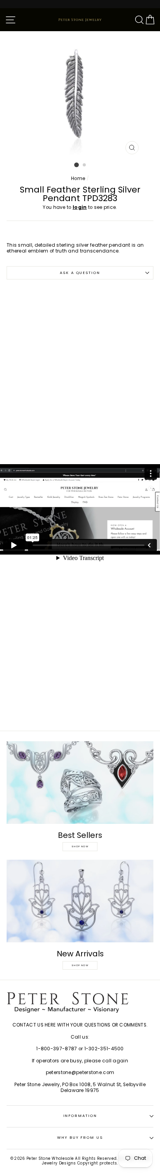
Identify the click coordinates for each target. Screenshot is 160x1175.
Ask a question (80, 272)
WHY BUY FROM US (80, 1137)
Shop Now (80, 846)
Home (78, 178)
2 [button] (85, 165)
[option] (80, 94)
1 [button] (76, 165)
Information (80, 1115)
